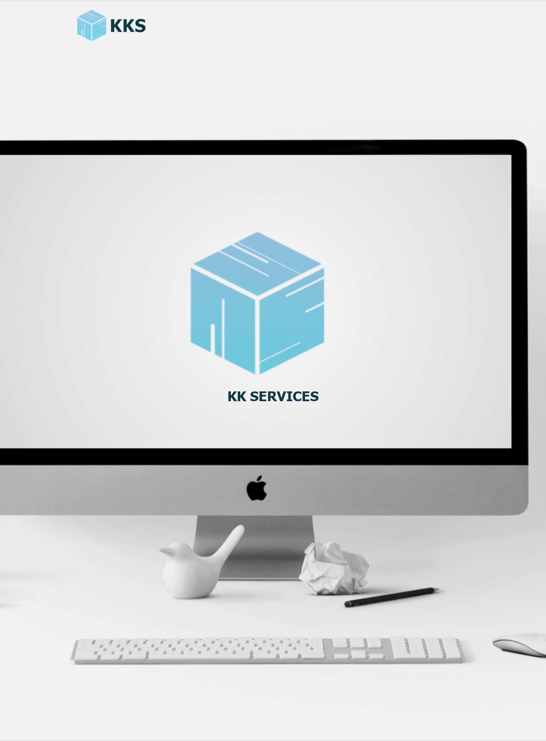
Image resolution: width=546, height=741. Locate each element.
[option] (273, 393)
